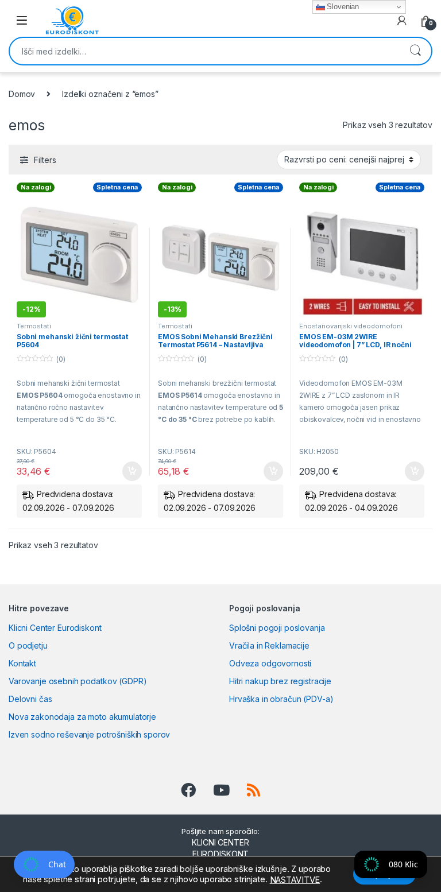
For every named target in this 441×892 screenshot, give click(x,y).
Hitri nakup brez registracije (280, 681)
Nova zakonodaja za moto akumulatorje (82, 717)
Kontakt (22, 663)
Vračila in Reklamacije (269, 645)
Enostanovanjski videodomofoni (351, 326)
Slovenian (342, 6)
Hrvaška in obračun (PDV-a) (281, 699)
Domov (22, 94)
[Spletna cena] (361, 254)
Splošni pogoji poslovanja (277, 628)
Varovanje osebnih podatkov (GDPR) (77, 681)
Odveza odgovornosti (270, 663)
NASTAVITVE (295, 880)
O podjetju (28, 645)
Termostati (34, 326)
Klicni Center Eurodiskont (55, 628)
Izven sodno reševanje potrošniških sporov (89, 734)
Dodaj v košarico (126, 471)
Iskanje (415, 51)
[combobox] (204, 51)
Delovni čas (30, 699)
